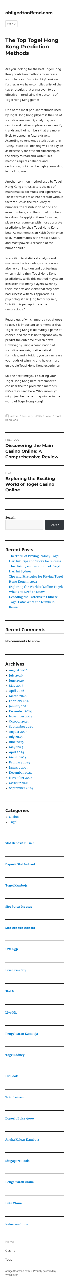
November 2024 (20, 777)
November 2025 (20, 716)
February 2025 (19, 762)
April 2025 (16, 752)
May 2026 (16, 685)
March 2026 (18, 696)
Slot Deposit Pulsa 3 (19, 843)
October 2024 (19, 783)
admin (14, 415)
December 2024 (20, 772)
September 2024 (21, 788)
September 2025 (21, 726)
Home (10, 1241)
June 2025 (16, 742)
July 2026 (16, 675)
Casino (14, 817)
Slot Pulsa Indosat (18, 907)
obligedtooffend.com (29, 12)
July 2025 (16, 737)
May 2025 (16, 747)
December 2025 (20, 711)
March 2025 (17, 757)
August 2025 (18, 731)
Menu (11, 23)
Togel (48, 415)
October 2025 (19, 721)
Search (10, 517)
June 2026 (16, 680)
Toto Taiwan (14, 1097)
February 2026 (19, 701)
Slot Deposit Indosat (20, 928)
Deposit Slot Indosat (20, 864)
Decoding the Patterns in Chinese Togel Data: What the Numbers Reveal (33, 602)
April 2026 (16, 691)
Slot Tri (10, 991)
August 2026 (18, 670)
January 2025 (18, 767)
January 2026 (19, 706)
